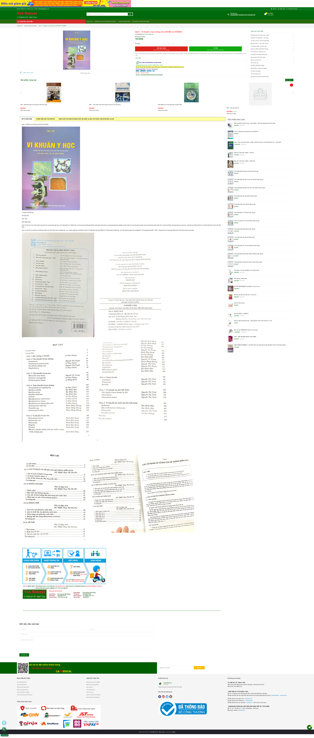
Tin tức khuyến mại (256, 73)
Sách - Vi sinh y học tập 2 (233, 108)
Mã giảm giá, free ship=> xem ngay (260, 35)
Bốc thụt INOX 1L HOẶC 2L (241, 313)
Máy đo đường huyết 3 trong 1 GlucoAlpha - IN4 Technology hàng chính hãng (254, 123)
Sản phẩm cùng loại (28, 80)
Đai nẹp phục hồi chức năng (258, 57)
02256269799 (241, 710)
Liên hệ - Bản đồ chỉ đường (93, 694)
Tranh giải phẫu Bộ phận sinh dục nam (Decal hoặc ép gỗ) (249, 187)
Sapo (174, 732)
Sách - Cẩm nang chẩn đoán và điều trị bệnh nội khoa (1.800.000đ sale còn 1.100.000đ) (257, 142)
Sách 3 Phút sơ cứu (239, 303)
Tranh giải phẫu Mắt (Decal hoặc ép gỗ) (244, 229)
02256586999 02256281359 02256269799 (242, 15)
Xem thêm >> (289, 80)
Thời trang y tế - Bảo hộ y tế (258, 51)
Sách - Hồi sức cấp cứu (164, 104)
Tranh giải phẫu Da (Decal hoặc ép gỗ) (244, 237)
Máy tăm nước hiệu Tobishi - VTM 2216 (244, 161)
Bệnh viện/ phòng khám (92, 684)
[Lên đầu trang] (311, 716)
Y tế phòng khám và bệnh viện (259, 46)
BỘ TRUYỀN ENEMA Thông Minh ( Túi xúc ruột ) (247, 286)
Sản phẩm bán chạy (236, 119)
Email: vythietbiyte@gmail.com (42, 9)
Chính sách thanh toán (23, 687)
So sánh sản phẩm (256, 71)
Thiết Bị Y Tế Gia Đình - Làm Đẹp (259, 37)
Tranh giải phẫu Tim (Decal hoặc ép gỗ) (244, 212)
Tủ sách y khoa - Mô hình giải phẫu (260, 40)
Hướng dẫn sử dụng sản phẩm (259, 68)
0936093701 (168, 683)
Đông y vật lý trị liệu (256, 60)
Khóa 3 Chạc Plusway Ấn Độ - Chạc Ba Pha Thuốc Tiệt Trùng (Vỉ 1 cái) (253, 320)
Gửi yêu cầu (24, 655)
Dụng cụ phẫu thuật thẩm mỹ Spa (259, 49)
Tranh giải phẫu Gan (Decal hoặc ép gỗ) (244, 204)
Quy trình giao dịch (22, 682)
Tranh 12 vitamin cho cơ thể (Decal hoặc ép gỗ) (246, 220)
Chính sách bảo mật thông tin (24, 694)
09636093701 (283, 695)
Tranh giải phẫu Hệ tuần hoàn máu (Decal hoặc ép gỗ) (248, 179)
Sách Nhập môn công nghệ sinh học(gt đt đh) (101, 104)
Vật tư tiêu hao (254, 62)
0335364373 (249, 702)
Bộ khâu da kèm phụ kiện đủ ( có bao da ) (245, 294)
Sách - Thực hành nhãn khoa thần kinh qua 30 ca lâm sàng (36, 104)
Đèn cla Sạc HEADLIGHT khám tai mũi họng (246, 330)
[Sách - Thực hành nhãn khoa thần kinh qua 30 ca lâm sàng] (53, 92)
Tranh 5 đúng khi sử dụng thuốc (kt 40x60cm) (246, 131)
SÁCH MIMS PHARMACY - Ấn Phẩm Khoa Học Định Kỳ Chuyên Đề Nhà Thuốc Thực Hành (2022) (260, 345)
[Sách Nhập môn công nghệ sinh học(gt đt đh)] (122, 92)
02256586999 (275, 695)
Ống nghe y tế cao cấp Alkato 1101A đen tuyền (246, 270)
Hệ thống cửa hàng (292, 9)
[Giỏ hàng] (265, 14)
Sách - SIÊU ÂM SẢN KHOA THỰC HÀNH (245, 336)
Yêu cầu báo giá (90, 689)
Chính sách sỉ (89, 692)
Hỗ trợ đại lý (89, 687)
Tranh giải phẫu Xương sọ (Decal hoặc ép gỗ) (246, 171)
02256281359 (248, 698)
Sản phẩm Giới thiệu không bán (259, 54)
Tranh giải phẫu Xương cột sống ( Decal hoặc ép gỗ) (248, 262)
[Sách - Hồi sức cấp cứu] (191, 92)
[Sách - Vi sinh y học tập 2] (260, 94)
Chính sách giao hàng (22, 689)
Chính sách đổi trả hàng (23, 692)
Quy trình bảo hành (22, 684)
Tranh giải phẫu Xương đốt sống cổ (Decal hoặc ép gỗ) (248, 253)
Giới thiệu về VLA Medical (92, 697)
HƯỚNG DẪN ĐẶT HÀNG (257, 65)
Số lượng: (137, 43)
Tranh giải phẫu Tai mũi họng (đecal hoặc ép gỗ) (247, 245)
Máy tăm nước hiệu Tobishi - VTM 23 (244, 152)
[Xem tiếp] (138, 58)
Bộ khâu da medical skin (240, 278)
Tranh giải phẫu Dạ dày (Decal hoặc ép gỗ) (245, 196)
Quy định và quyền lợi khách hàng (259, 76)
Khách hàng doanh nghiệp (93, 682)
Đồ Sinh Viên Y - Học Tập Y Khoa (259, 43)
